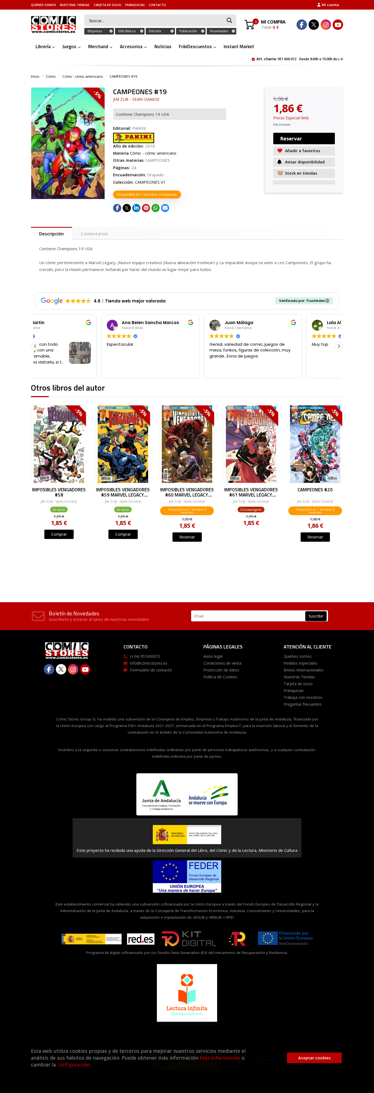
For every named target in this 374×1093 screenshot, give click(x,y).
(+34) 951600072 (145, 656)
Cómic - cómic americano (82, 76)
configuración (73, 1064)
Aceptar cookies (314, 1057)
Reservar (187, 537)
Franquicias (135, 5)
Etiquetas (95, 31)
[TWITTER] (314, 24)
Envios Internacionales (303, 670)
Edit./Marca (127, 31)
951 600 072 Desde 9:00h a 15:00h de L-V (300, 58)
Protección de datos (221, 670)
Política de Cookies (220, 676)
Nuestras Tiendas (75, 5)
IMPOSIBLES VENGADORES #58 (59, 492)
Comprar (59, 534)
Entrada (155, 31)
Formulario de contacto (151, 670)
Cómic (51, 76)
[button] (339, 346)
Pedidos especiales (300, 663)
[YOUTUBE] (338, 24)
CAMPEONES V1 (150, 182)
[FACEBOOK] (302, 24)
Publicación (188, 31)
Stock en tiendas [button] (301, 173)
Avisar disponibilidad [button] (305, 162)
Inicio (35, 76)
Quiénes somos (43, 5)
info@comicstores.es (148, 663)
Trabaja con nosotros (303, 697)
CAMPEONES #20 (315, 490)
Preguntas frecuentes (303, 704)
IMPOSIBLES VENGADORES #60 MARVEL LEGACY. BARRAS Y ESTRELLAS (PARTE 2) (187, 492)
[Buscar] (229, 21)
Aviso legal (212, 656)
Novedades (219, 31)
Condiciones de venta (222, 663)
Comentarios (94, 234)
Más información (220, 1057)
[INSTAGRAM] (326, 24)
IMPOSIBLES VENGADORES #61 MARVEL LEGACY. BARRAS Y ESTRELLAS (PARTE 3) (251, 492)
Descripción (51, 234)
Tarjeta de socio (107, 5)
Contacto (157, 5)
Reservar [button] (291, 138)
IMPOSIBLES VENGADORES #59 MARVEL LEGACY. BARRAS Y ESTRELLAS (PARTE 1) (123, 492)
